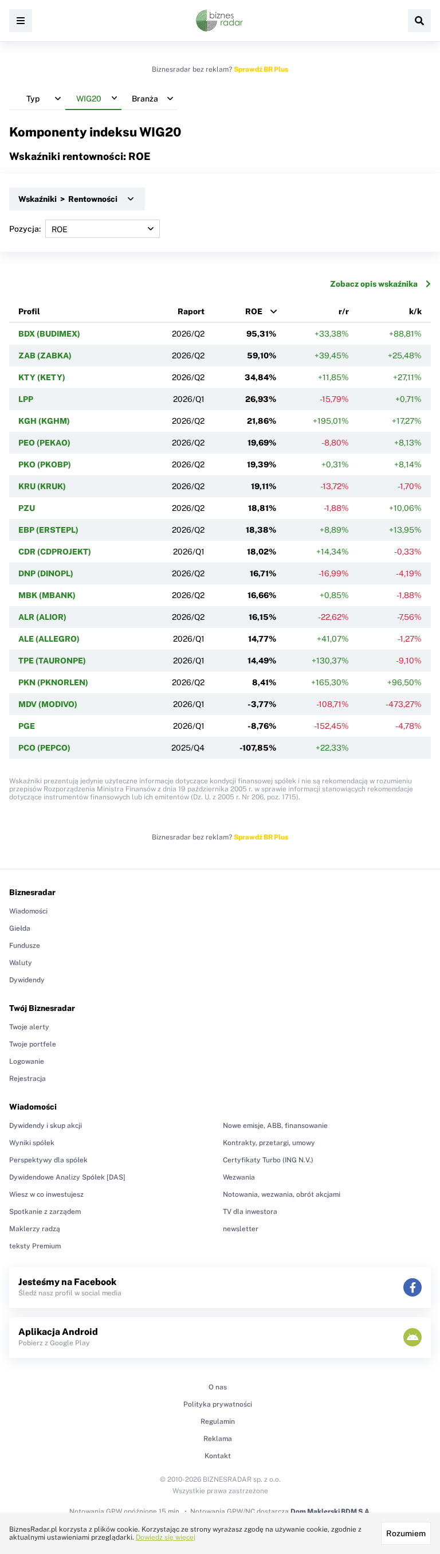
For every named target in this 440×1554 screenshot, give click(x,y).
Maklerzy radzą (34, 1229)
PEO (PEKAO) (44, 442)
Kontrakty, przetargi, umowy (269, 1143)
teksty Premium (35, 1246)
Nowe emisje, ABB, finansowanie (275, 1126)
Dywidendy (27, 980)
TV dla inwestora (250, 1212)
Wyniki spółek (31, 1143)
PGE (26, 726)
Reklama (217, 1439)
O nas (218, 1387)
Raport (191, 311)
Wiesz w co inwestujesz (46, 1194)
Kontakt (218, 1456)
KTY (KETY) (41, 377)
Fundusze (24, 946)
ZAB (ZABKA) (45, 355)
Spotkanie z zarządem (45, 1212)
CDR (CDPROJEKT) (54, 551)
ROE (253, 311)
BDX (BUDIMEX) (49, 333)
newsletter (240, 1229)
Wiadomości (28, 911)
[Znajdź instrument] (419, 20)
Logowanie (26, 1061)
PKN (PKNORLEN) (53, 682)
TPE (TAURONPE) (52, 660)
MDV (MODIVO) (47, 704)
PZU (26, 508)
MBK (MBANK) (47, 595)
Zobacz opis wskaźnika (374, 283)
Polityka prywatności (217, 1404)
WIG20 (160, 131)
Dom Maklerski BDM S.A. (330, 1512)
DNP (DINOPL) (45, 573)
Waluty (20, 963)
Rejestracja (27, 1079)
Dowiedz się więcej (165, 1537)
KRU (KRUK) (42, 486)
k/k (415, 311)
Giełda (19, 928)
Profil (29, 311)
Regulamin (218, 1422)
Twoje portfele (32, 1044)
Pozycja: (25, 228)
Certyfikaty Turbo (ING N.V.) (268, 1160)
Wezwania (239, 1177)
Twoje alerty (29, 1027)
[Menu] (20, 20)
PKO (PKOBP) (44, 464)
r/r (344, 311)
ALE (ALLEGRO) (49, 638)
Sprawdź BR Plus (261, 69)
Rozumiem (406, 1533)
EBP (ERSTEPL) (48, 529)
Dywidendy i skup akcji (45, 1126)
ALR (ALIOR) (42, 617)
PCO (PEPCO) (44, 747)
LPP (25, 399)
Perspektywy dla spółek (48, 1160)
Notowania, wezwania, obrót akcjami (281, 1194)
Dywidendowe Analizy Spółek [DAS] (67, 1177)
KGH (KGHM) (44, 420)
